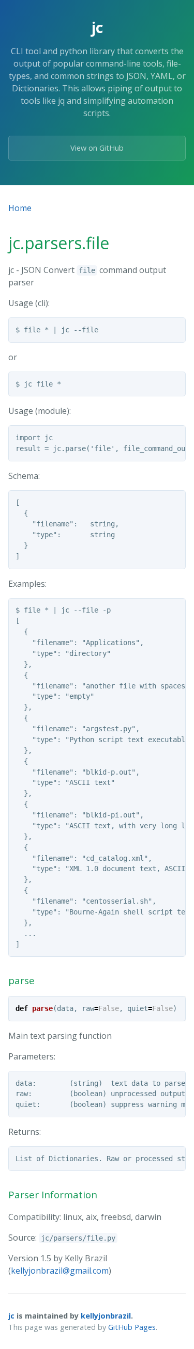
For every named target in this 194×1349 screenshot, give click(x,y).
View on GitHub (97, 148)
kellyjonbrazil (106, 1316)
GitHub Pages (132, 1327)
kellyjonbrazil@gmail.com (60, 1270)
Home (20, 208)
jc (11, 1316)
